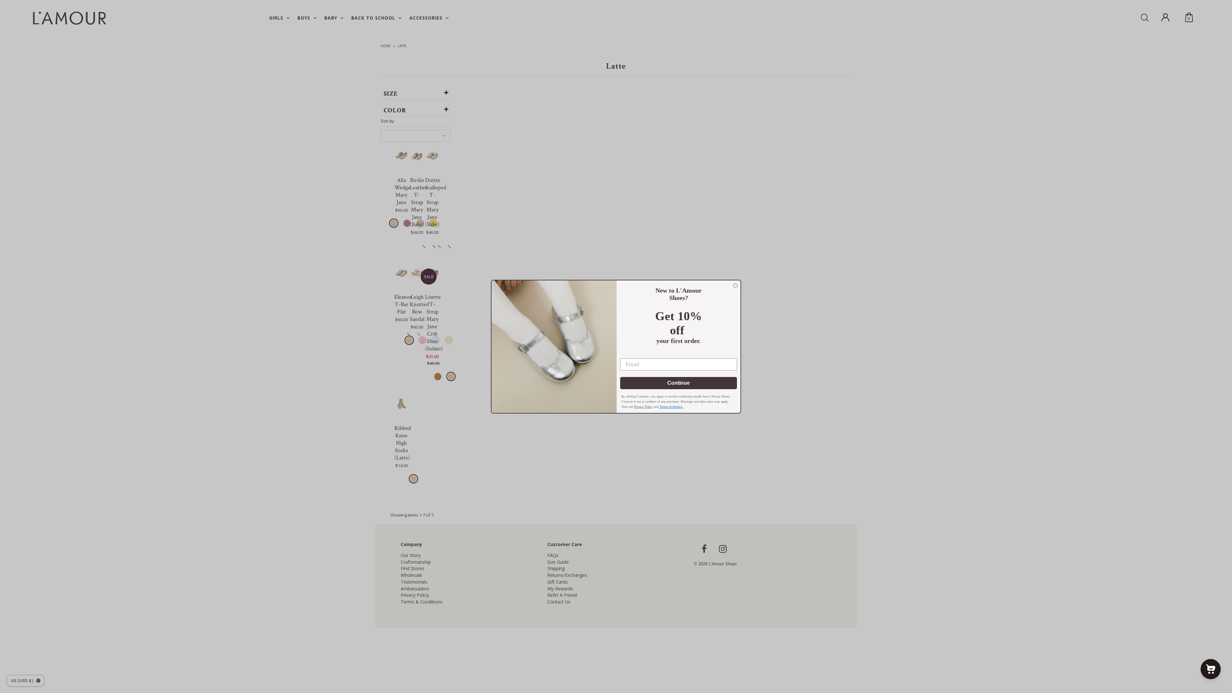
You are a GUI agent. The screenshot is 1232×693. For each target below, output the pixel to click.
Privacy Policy (643, 406)
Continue (678, 383)
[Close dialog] (735, 285)
